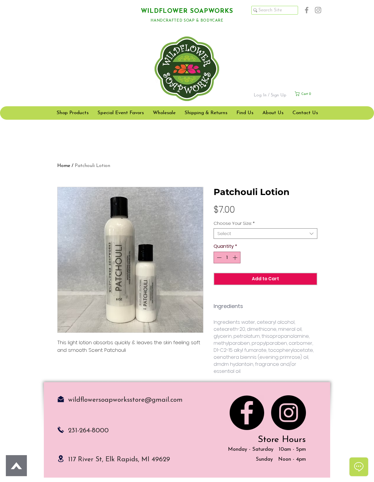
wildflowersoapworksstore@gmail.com (125, 400)
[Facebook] (306, 10)
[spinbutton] (227, 257)
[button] (308, 93)
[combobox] (265, 233)
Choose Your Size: (234, 223)
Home (63, 165)
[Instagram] (318, 10)
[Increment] (235, 257)
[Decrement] (218, 257)
